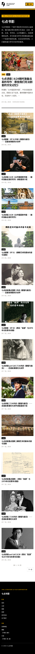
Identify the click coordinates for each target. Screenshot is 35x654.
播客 (3, 630)
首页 (3, 603)
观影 (3, 609)
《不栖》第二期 (6, 639)
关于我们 (4, 618)
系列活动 (4, 615)
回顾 (3, 612)
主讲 (3, 606)
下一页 (30, 569)
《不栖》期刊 (5, 633)
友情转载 (4, 626)
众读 (3, 636)
